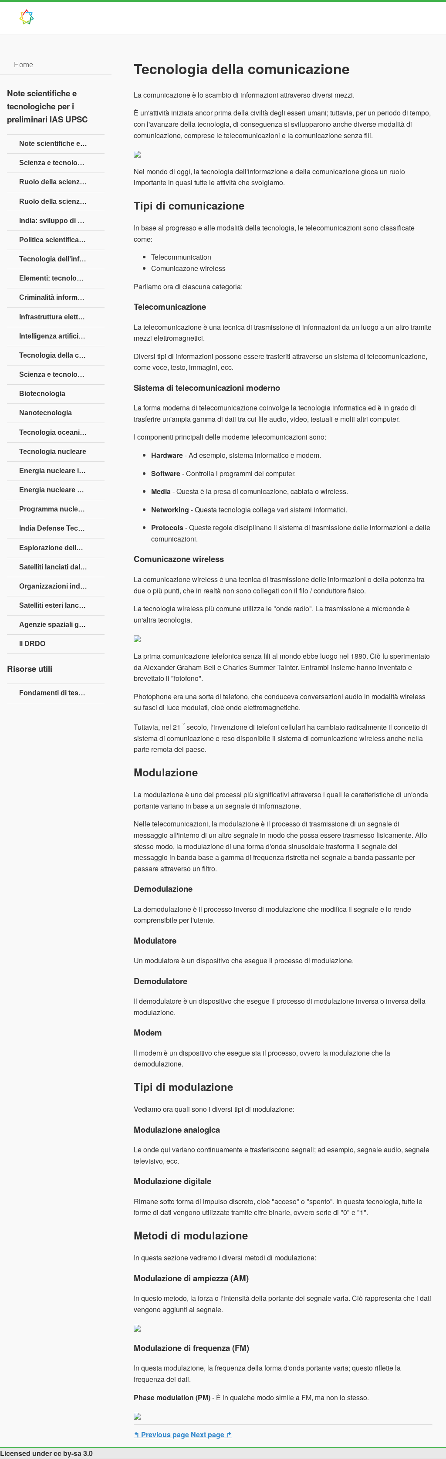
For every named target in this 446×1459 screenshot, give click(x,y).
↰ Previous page (161, 1434)
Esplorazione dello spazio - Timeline (62, 548)
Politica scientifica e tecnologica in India (62, 240)
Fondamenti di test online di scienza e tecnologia (62, 693)
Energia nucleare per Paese (62, 490)
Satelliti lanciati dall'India (59, 567)
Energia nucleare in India (60, 470)
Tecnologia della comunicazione (62, 355)
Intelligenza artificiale (53, 336)
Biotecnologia (42, 393)
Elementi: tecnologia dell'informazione (62, 278)
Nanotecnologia (45, 412)
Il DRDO (32, 643)
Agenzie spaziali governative (62, 624)
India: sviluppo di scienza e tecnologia (62, 220)
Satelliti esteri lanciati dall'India (62, 605)
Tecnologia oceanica (53, 432)
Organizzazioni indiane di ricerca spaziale (62, 586)
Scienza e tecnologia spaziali (62, 374)
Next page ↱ (211, 1434)
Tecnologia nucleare (52, 451)
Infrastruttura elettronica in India (62, 317)
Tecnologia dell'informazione (62, 259)
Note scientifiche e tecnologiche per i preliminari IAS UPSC (62, 143)
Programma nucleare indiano (62, 509)
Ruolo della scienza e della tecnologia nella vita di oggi (62, 182)
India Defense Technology (62, 528)
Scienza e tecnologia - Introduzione (62, 162)
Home (23, 64)
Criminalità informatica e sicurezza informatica (62, 297)
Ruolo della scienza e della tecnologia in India (62, 201)
